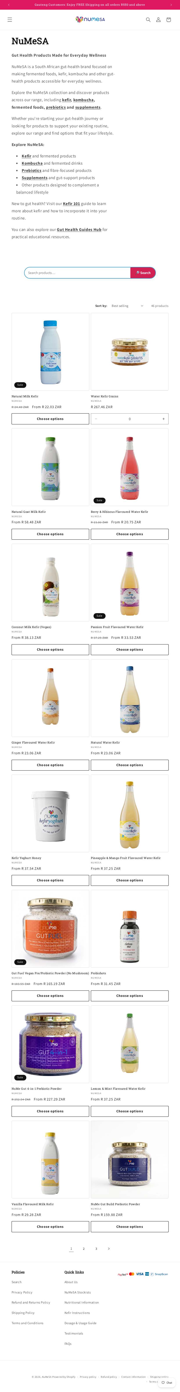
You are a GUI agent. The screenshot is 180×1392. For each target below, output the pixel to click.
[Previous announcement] (9, 5)
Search (17, 1282)
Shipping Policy (23, 1313)
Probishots (98, 973)
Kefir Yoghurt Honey (26, 858)
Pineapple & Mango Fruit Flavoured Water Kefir (126, 858)
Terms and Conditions (28, 1323)
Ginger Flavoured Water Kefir (33, 742)
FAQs (68, 1344)
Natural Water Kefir (105, 742)
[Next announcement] (171, 5)
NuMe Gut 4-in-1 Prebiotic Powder (37, 1089)
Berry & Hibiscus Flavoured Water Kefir (119, 512)
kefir (66, 99)
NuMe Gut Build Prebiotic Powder (115, 1204)
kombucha (83, 99)
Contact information (133, 1376)
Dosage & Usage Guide (81, 1323)
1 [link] (71, 1248)
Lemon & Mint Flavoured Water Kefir (118, 1089)
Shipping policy (159, 1376)
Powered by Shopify (63, 1376)
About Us (71, 1282)
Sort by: (101, 306)
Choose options (50, 418)
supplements (88, 107)
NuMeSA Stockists (78, 1292)
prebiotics (56, 107)
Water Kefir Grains (104, 396)
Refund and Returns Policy (31, 1302)
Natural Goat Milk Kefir (29, 512)
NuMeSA (46, 1376)
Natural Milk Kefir (25, 396)
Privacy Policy (22, 1292)
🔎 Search (143, 272)
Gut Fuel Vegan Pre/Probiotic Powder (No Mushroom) (50, 973)
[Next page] (109, 1249)
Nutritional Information (82, 1302)
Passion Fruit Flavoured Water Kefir (117, 627)
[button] (10, 20)
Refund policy (109, 1376)
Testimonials (74, 1333)
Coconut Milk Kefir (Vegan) (32, 627)
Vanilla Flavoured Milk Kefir (33, 1204)
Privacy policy (88, 1376)
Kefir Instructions (77, 1313)
